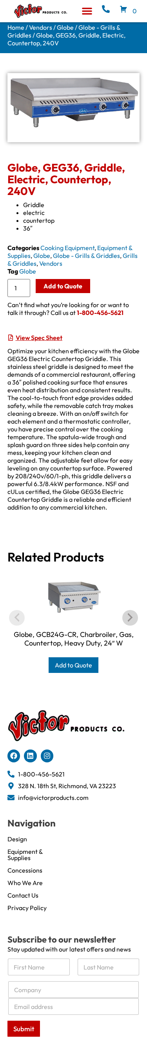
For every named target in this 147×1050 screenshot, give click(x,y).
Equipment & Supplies (25, 855)
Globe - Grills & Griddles (86, 255)
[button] (87, 11)
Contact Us (22, 895)
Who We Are (25, 883)
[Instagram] (47, 755)
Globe (65, 27)
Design (17, 839)
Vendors (40, 27)
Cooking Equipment (67, 248)
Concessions (24, 870)
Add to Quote (63, 286)
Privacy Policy (27, 908)
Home (15, 27)
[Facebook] (13, 755)
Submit (23, 1029)
